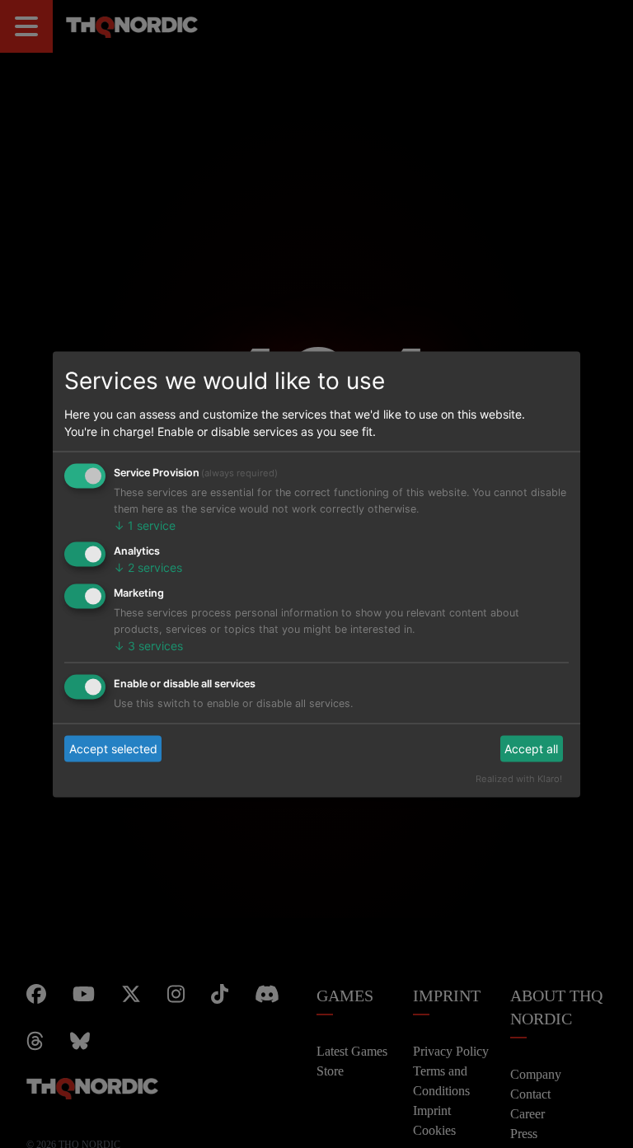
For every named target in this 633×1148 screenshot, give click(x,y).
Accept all (535, 749)
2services (141, 567)
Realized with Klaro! (528, 778)
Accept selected (105, 749)
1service (138, 525)
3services (141, 645)
